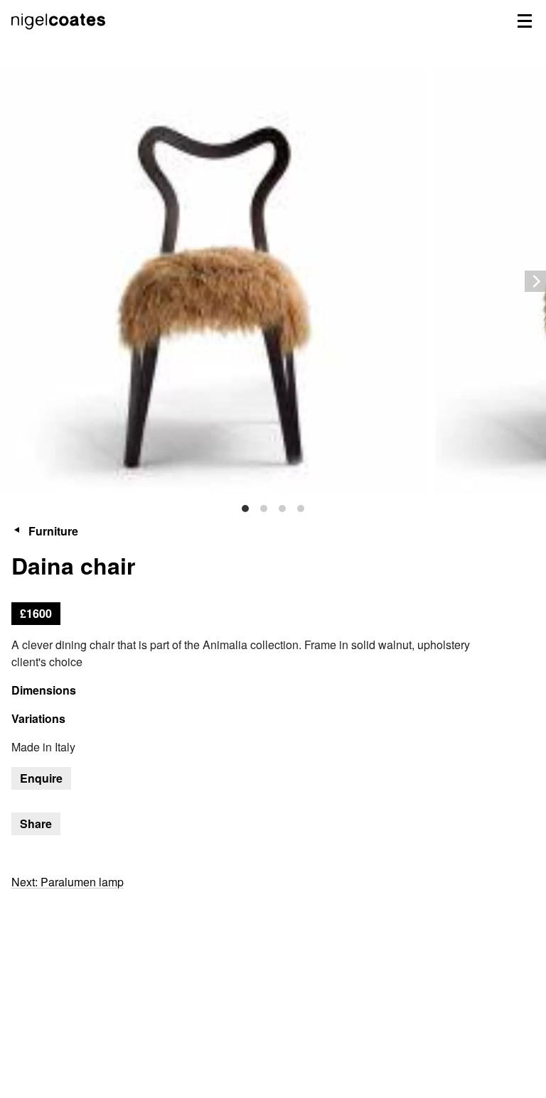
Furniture (53, 531)
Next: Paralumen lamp (67, 882)
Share (36, 823)
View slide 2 (263, 508)
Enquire (41, 778)
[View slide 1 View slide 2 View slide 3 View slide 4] (273, 281)
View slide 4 (300, 508)
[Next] (535, 281)
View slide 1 (245, 508)
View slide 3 (282, 508)
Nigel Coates (59, 36)
